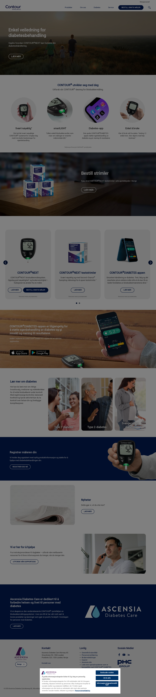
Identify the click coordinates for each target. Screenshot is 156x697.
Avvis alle (106, 678)
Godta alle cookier (107, 672)
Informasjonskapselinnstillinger (107, 684)
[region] (80, 681)
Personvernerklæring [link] (82, 691)
